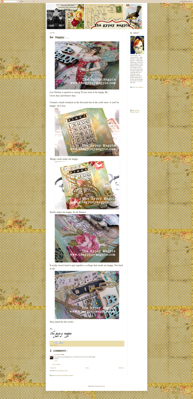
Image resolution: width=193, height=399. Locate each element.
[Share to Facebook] (60, 343)
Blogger (103, 386)
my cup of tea (57, 354)
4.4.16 (55, 361)
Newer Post (53, 368)
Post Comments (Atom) (62, 370)
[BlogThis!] (57, 343)
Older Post (121, 368)
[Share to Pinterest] (62, 343)
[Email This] (55, 343)
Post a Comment (56, 364)
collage (55, 345)
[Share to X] (58, 343)
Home (87, 368)
